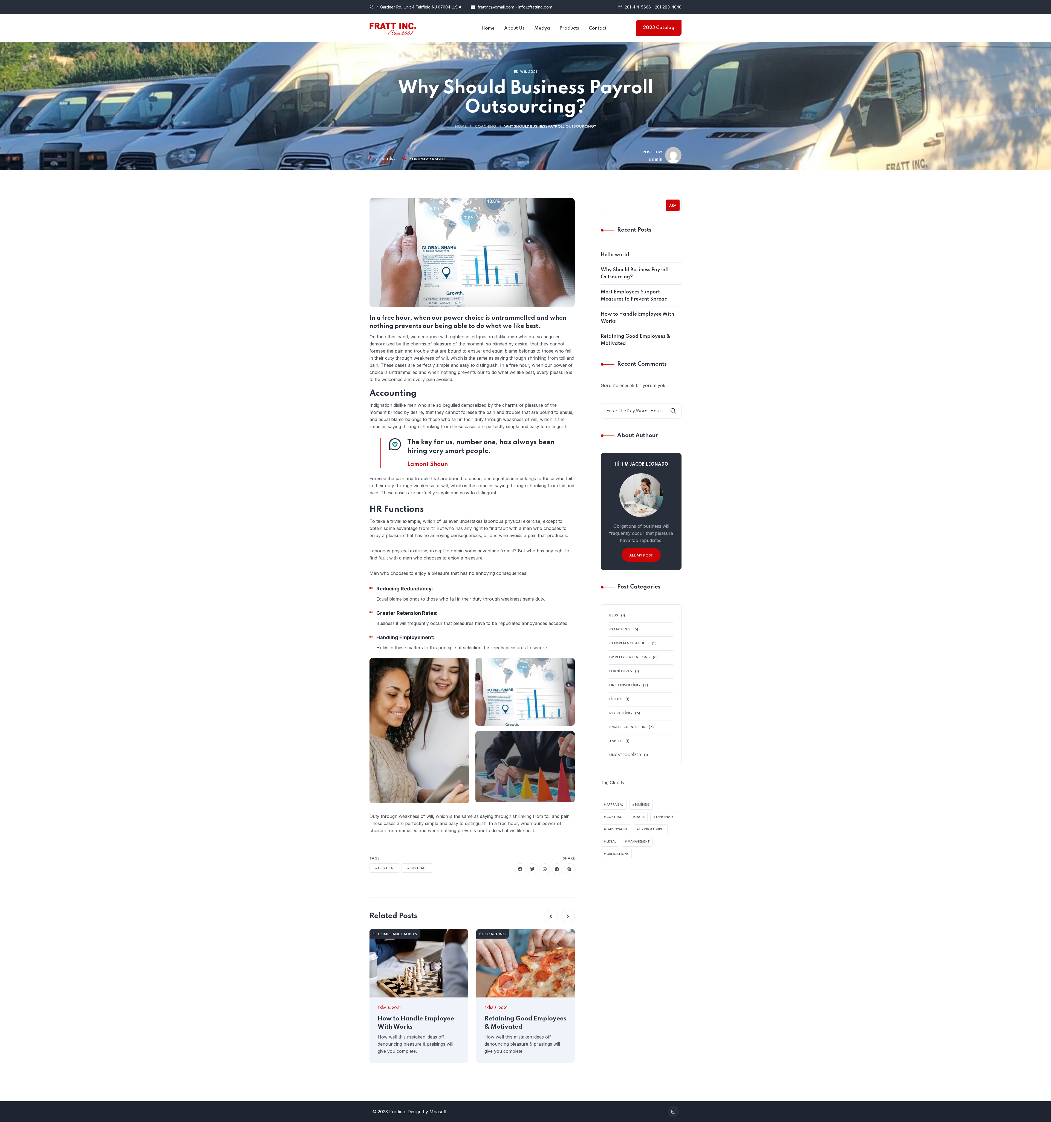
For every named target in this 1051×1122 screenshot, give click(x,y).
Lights (615, 699)
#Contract (417, 868)
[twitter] (532, 868)
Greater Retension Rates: (406, 613)
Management (639, 841)
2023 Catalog (658, 27)
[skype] (569, 868)
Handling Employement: (405, 637)
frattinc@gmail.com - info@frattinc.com (515, 7)
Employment (617, 829)
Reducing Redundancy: (404, 589)
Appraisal (615, 804)
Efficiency (664, 817)
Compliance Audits (397, 934)
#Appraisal (384, 868)
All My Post (641, 555)
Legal (611, 841)
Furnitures (620, 671)
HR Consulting (624, 685)
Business (642, 804)
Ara (672, 205)
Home (461, 126)
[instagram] (673, 1111)
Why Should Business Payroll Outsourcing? (635, 273)
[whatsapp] (544, 868)
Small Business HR (627, 727)
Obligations (618, 854)
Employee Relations (629, 657)
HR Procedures (652, 829)
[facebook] (520, 868)
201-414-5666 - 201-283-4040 (653, 7)
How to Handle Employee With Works (416, 1023)
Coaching (485, 126)
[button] (551, 916)
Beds (613, 615)
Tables (615, 741)
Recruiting (620, 713)
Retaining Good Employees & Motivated (525, 1023)
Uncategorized (625, 755)
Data (640, 817)
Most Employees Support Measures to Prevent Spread (634, 296)
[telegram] (557, 868)
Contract (615, 817)
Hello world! (616, 254)
